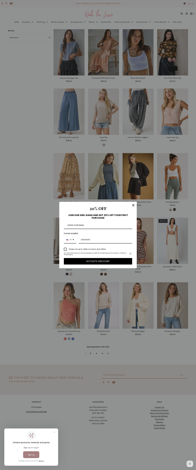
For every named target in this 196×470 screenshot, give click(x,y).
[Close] (133, 205)
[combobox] (70, 239)
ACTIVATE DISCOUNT (98, 261)
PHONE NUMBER (71, 233)
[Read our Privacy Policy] (130, 253)
